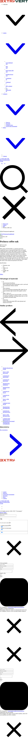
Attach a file (3, 573)
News (4, 497)
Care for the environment (8, 494)
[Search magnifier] (1, 519)
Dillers (4, 127)
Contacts (5, 156)
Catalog (4, 492)
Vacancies (5, 495)
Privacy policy (3, 512)
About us (5, 493)
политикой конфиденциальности (16, 607)
